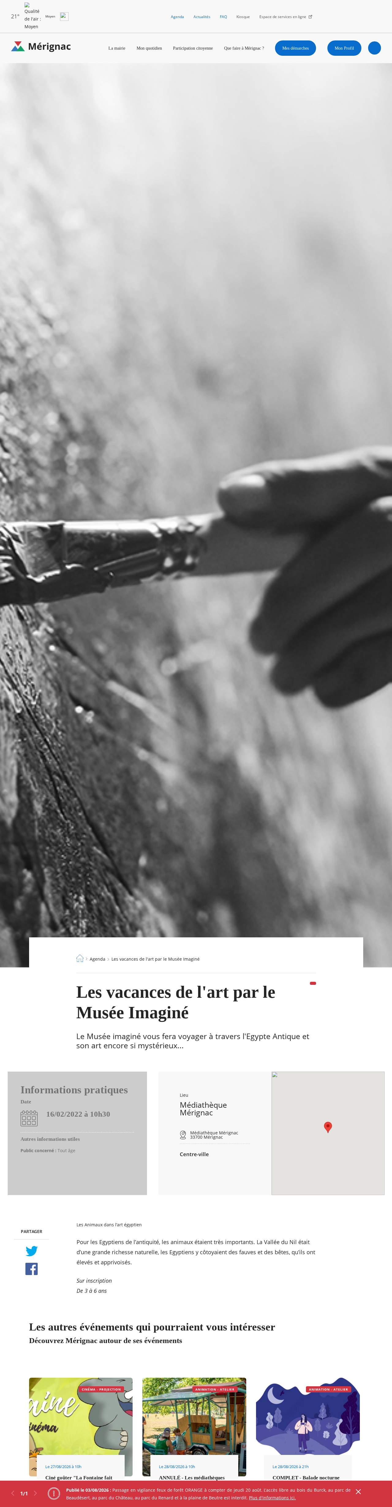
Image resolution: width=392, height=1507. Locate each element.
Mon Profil (344, 48)
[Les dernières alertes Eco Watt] (64, 16)
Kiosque (243, 16)
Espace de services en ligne (282, 16)
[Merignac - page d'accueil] (41, 48)
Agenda (177, 16)
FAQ (223, 16)
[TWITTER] (31, 1251)
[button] (328, 1127)
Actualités (202, 16)
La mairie (116, 48)
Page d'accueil (80, 958)
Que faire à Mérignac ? (244, 48)
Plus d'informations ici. (272, 1498)
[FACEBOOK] (31, 1269)
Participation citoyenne (193, 48)
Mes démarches (295, 48)
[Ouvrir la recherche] (374, 48)
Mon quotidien (149, 48)
